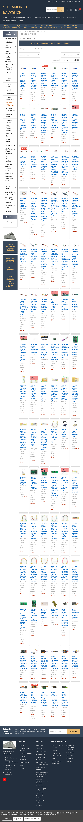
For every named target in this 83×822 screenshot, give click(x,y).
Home (5, 17)
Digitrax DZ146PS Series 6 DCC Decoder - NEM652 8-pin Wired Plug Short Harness (44, 163)
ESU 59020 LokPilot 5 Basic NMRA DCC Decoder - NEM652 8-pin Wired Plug (33, 255)
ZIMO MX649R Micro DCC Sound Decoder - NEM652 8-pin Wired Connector (33, 698)
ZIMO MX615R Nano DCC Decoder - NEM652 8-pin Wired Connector (75, 661)
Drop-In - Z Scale (9, 85)
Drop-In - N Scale (9, 79)
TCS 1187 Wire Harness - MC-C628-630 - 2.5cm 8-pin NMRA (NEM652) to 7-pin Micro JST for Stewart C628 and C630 (44, 439)
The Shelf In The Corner (10, 207)
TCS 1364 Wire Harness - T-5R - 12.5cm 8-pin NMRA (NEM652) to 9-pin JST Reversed (54, 531)
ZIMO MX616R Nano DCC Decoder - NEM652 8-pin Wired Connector (23, 697)
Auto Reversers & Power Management (10, 151)
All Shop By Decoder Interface (9, 67)
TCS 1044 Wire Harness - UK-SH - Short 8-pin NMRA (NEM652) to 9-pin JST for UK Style (54, 392)
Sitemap (22, 768)
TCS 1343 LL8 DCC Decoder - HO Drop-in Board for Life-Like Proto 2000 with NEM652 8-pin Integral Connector (54, 486)
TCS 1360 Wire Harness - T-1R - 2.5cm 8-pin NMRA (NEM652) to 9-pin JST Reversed (75, 485)
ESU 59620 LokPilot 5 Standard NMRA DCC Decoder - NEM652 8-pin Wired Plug (33, 305)
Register (78, 1)
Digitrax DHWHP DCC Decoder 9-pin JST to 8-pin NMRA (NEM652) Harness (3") (23, 121)
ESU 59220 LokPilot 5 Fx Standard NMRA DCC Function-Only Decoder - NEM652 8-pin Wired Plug (75, 258)
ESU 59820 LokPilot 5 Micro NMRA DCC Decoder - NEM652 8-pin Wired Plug (44, 305)
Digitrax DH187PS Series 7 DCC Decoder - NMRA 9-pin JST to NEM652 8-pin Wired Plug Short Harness (75, 82)
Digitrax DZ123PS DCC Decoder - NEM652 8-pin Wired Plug (23, 161)
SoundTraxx (70, 752)
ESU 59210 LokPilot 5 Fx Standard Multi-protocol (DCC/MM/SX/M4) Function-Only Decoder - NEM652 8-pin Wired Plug (67, 259)
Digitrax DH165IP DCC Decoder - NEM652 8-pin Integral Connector (44, 79)
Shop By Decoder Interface (20, 17)
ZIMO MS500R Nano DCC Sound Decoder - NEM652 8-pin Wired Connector (64, 662)
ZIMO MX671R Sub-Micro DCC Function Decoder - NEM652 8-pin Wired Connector (44, 699)
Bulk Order (8, 211)
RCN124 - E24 (10, 145)
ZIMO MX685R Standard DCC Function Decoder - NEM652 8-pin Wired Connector (64, 699)
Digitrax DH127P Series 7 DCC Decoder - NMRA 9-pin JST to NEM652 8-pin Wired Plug (23, 81)
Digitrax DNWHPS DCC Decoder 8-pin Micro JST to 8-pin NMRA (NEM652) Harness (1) (75, 122)
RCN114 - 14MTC (9, 141)
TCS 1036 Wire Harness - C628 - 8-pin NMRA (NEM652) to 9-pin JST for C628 (23, 391)
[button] (10, 236)
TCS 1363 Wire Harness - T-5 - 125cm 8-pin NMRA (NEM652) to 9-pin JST (44, 530)
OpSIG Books (9, 42)
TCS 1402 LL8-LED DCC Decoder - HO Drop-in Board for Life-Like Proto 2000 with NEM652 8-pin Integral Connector (23, 619)
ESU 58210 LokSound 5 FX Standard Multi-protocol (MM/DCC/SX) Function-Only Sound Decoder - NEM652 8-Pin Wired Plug (45, 209)
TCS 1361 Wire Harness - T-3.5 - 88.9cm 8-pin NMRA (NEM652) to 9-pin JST (23, 530)
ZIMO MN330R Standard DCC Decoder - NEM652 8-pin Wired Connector (23, 662)
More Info (70, 17)
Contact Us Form (9, 21)
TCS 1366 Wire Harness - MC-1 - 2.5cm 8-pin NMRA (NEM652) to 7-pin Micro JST (75, 530)
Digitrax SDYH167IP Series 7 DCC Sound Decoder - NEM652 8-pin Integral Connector (75, 163)
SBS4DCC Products (8, 47)
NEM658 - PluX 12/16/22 (10, 110)
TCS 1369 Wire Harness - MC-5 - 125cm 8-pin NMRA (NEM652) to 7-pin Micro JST (44, 572)
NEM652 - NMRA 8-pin (10, 104)
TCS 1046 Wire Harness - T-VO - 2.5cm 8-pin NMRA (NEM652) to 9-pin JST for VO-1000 (64, 392)
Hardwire (9, 90)
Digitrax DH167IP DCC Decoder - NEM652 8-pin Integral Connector (54, 79)
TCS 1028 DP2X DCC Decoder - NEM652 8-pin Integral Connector (75, 349)
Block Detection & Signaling (8, 159)
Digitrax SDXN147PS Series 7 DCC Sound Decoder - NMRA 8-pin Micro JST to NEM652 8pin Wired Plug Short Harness (65, 165)
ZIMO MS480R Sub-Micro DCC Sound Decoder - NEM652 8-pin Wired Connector (44, 662)
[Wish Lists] (68, 10)
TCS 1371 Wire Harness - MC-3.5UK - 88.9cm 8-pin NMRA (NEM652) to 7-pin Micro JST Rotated (65, 573)
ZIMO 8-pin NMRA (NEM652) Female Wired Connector (44, 613)
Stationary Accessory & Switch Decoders (9, 180)
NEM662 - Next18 (9, 121)
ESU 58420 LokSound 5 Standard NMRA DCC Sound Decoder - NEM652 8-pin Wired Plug (64, 205)
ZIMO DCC (55, 750)
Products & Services (43, 17)
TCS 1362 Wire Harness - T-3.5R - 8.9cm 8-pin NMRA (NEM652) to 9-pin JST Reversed (33, 531)
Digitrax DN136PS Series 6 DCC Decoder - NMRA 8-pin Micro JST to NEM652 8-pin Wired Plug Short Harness (44, 123)
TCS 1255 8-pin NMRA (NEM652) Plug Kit (23, 481)
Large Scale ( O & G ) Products (10, 193)
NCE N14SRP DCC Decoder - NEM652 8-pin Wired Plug (75, 304)
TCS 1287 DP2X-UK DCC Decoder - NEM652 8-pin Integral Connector (33, 483)
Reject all (17, 819)
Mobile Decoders (8, 52)
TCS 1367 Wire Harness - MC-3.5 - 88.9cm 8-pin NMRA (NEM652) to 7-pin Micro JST (23, 572)
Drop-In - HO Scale (10, 74)
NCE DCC (69, 755)
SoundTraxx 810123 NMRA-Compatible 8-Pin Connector (34, 348)
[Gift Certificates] (72, 10)
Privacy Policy (52, 814)
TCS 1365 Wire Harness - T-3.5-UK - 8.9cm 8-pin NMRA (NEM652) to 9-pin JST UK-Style (64, 531)
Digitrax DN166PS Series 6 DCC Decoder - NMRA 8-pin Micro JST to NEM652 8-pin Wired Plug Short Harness (64, 123)
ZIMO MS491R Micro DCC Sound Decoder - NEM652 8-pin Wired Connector (54, 662)
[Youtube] (4, 779)
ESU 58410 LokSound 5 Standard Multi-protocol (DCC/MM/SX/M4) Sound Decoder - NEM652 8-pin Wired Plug (56, 207)
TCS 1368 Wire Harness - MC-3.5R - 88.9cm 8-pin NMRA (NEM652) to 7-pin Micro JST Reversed (33, 573)
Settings (7, 819)
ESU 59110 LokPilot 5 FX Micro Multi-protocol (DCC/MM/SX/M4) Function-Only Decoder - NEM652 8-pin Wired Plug (46, 259)
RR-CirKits (70, 758)
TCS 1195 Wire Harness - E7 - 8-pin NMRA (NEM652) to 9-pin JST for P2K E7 (54, 436)
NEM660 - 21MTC (9, 115)
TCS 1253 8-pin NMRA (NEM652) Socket (64, 433)
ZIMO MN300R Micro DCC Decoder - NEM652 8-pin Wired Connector (75, 614)
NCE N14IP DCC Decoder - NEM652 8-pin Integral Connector (64, 304)
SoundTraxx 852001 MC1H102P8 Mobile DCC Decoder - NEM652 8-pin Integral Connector (55, 352)
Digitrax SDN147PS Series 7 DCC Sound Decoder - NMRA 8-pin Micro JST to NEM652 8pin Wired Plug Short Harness (54, 165)
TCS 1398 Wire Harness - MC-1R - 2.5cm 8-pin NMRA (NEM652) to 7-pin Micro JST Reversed (75, 573)
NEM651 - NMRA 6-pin (10, 98)
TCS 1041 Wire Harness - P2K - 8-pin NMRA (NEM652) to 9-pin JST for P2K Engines (44, 392)
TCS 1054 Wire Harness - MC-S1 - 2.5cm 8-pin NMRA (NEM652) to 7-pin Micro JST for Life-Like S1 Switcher (23, 438)
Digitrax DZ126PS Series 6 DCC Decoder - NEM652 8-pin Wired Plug (33, 162)
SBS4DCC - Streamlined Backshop (70, 747)
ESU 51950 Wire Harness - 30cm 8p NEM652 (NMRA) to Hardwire (23, 203)
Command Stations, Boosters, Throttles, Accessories (9, 169)
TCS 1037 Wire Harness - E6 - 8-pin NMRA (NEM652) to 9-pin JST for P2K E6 (33, 391)
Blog (21, 21)
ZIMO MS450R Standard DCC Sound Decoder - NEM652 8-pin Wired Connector (34, 662)
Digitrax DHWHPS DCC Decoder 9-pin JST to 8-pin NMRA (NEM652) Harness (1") (33, 121)
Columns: (56, 60)
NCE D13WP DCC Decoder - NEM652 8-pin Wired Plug (54, 304)
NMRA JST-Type (10, 135)
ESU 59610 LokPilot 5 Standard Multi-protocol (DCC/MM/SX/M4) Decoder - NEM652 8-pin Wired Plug (25, 307)
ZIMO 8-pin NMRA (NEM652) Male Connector (54, 612)
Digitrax (54, 758)
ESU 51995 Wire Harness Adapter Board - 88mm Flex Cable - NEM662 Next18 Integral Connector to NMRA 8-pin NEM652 (34, 209)
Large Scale (10, 93)
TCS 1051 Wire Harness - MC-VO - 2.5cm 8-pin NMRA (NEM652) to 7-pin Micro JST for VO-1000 (75, 393)
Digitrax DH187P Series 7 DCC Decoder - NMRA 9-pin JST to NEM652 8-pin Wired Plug (64, 81)
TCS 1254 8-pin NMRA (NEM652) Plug (75, 433)
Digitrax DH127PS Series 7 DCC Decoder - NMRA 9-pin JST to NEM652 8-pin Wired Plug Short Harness (33, 82)
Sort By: (22, 55)
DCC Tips (59, 17)
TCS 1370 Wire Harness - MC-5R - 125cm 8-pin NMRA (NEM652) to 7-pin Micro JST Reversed (54, 573)
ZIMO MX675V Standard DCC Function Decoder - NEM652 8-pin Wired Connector (54, 699)
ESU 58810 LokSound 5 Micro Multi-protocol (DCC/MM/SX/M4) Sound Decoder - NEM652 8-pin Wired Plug (77, 207)
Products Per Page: (67, 55)
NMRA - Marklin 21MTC (8, 128)
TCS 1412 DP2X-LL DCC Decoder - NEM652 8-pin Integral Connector (33, 614)
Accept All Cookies (32, 819)
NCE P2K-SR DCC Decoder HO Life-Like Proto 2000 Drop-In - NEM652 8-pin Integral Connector (23, 353)
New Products (9, 38)
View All (69, 761)
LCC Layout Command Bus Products (9, 200)
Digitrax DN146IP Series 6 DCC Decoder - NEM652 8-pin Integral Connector (54, 120)
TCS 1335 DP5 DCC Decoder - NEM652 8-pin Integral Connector (44, 482)
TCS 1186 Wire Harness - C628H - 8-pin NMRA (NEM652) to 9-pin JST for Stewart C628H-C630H (33, 438)
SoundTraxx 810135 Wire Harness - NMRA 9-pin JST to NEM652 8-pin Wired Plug (44, 351)
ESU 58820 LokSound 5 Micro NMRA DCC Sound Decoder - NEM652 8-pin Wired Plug (23, 256)
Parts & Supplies (7, 187)
